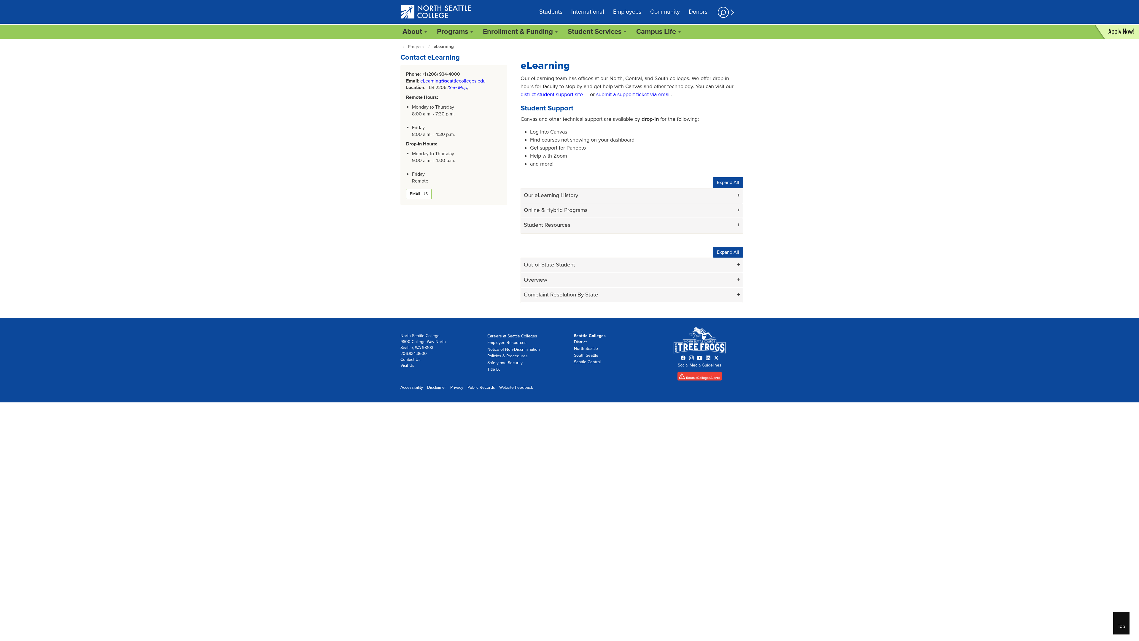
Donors (698, 11)
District (580, 342)
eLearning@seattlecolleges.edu (453, 81)
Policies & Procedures (507, 355)
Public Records (481, 387)
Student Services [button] (595, 31)
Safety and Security (505, 362)
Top (1121, 626)
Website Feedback (516, 387)
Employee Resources (506, 342)
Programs (417, 46)
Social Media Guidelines (699, 365)
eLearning (444, 46)
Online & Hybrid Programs (556, 210)
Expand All (728, 182)
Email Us (419, 193)
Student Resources (547, 225)
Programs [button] (453, 31)
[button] (725, 12)
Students (550, 11)
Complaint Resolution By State (561, 294)
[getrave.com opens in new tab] (699, 377)
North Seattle (586, 348)
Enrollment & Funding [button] (519, 31)
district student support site (552, 94)
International (587, 11)
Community (665, 11)
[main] (569, 178)
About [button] (413, 31)
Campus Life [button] (657, 31)
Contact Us (410, 359)
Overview (535, 280)
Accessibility (411, 387)
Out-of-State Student (549, 264)
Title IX (493, 369)
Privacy (456, 387)
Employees (627, 11)
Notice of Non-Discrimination (513, 349)
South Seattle (586, 355)
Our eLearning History (551, 195)
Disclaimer (436, 387)
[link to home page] (436, 12)
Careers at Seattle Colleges (512, 336)
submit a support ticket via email (633, 94)
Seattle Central (587, 361)
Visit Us (407, 365)
